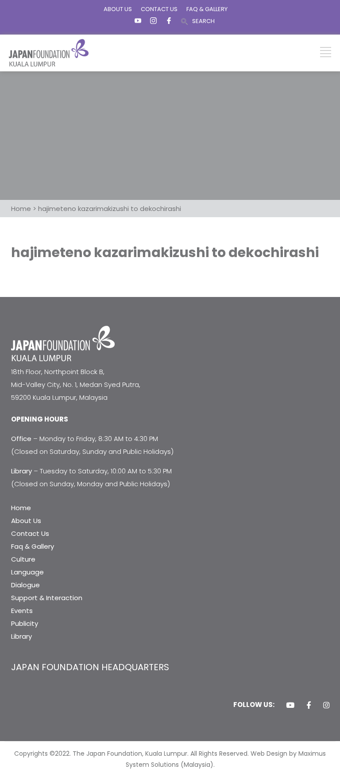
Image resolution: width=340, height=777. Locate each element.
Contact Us (30, 533)
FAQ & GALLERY (207, 9)
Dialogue (25, 585)
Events (22, 610)
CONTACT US (159, 9)
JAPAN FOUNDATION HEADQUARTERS (90, 667)
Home (21, 507)
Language (27, 572)
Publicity (24, 623)
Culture (23, 559)
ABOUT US (118, 9)
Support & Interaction (46, 597)
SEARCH (203, 21)
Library (21, 636)
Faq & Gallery (32, 546)
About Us (26, 520)
